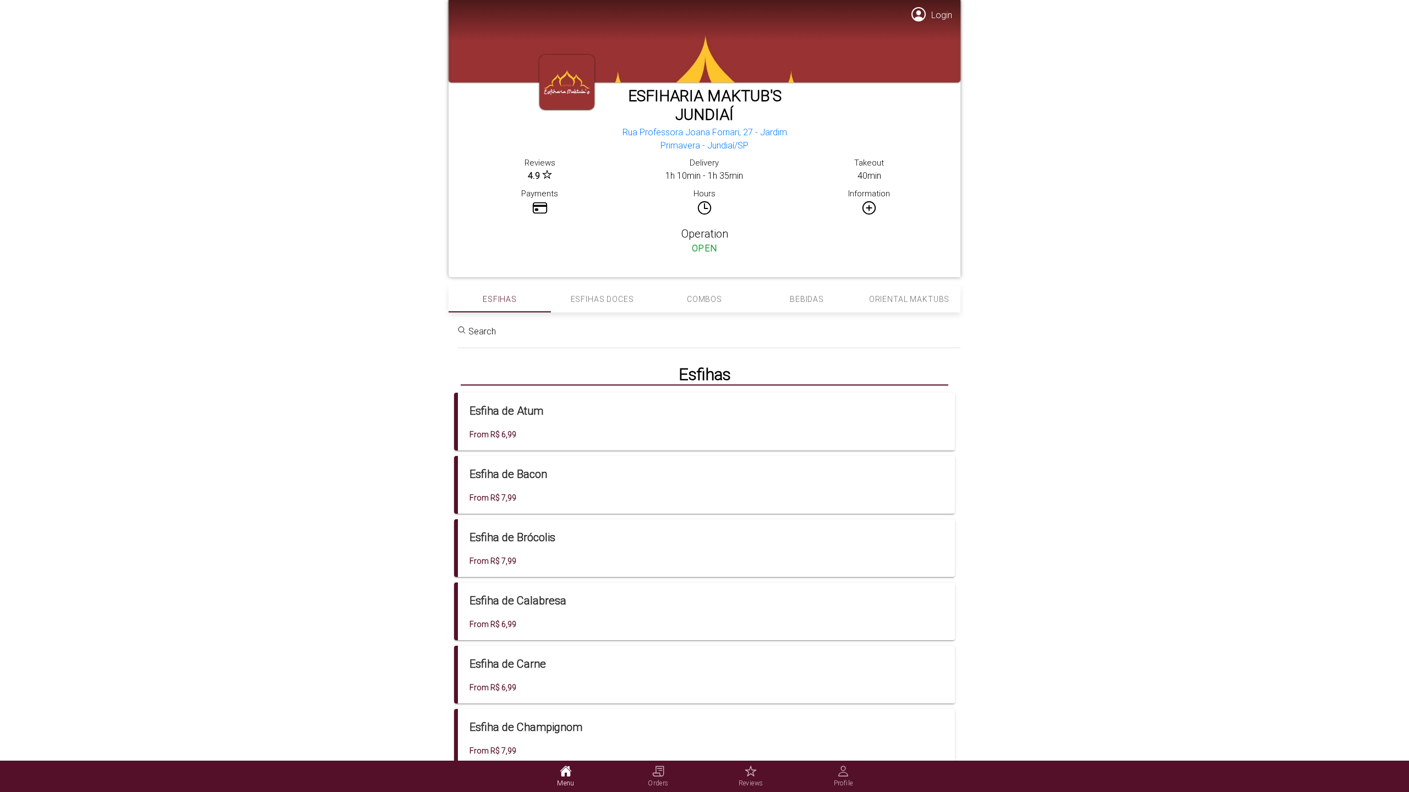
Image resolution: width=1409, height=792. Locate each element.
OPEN (705, 248)
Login (941, 15)
